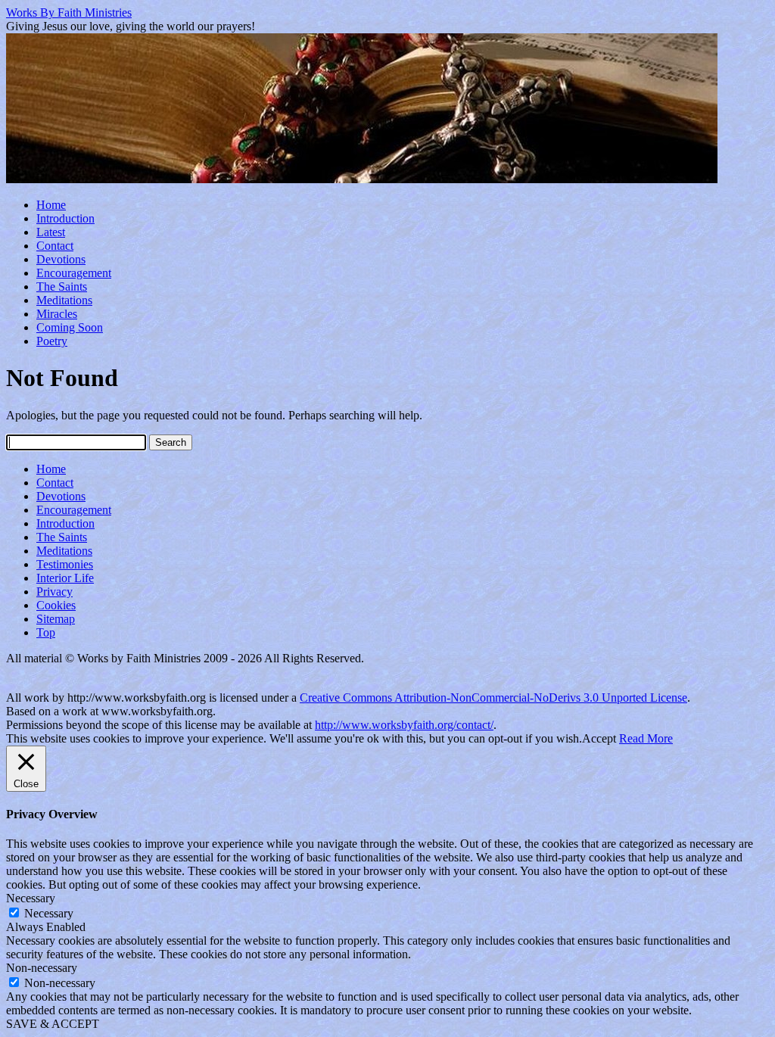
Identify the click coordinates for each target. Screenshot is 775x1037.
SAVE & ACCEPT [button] (52, 1023)
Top (45, 632)
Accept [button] (599, 738)
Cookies (56, 605)
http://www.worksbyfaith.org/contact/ (404, 724)
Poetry (51, 341)
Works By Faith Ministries (69, 12)
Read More (646, 738)
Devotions (61, 259)
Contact (54, 245)
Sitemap (55, 618)
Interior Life (65, 577)
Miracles (56, 313)
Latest (50, 232)
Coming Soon (69, 327)
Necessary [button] (30, 898)
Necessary (48, 913)
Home (51, 204)
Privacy (54, 591)
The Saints (61, 286)
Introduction (65, 218)
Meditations (64, 300)
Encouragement (73, 272)
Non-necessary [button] (41, 967)
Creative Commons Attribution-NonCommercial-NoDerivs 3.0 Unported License (493, 697)
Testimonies (64, 564)
